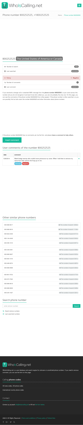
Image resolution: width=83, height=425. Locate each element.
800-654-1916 (41, 259)
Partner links (51, 418)
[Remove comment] (78, 158)
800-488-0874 (41, 263)
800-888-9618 (41, 283)
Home (60, 15)
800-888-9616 (41, 229)
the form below (39, 404)
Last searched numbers (12, 314)
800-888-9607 (41, 254)
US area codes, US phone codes (13, 386)
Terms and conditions (28, 418)
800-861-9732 (41, 274)
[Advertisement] (41, 38)
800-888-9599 (41, 268)
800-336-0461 (41, 250)
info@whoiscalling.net (22, 404)
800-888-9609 (41, 288)
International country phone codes (13, 390)
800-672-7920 (41, 279)
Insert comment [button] (12, 140)
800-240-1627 (41, 293)
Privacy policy (41, 418)
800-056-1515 (41, 243)
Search (76, 306)
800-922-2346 (41, 234)
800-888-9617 (41, 225)
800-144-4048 (41, 238)
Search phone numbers (12, 311)
